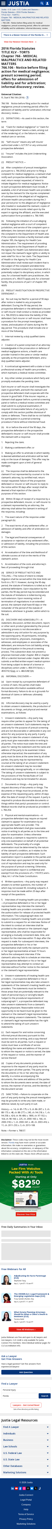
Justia (3, 9)
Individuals (9, 1433)
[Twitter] (35, 1488)
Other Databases (12, 1466)
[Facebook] (20, 1488)
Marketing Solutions (14, 1472)
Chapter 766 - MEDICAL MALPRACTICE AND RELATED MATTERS (25, 18)
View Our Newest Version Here (19, 41)
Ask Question (26, 1372)
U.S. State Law (11, 1459)
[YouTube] (16, 1488)
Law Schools (10, 1446)
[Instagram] (24, 1488)
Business (8, 1439)
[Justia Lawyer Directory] (39, 1488)
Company (26, 1504)
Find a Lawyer (9, 1383)
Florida (11, 1142)
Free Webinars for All (13, 1269)
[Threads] (28, 1488)
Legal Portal (26, 1500)
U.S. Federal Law (12, 1453)
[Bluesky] (31, 1488)
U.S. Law (12, 9)
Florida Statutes (8, 12)
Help (26, 1509)
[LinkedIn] (12, 1488)
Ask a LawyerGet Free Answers (11, 1358)
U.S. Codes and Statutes (27, 9)
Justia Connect (26, 1495)
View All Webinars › (26, 1329)
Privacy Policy (26, 1519)
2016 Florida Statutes (25, 12)
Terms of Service (26, 1514)
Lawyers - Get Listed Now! (26, 1405)
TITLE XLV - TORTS (10, 15)
